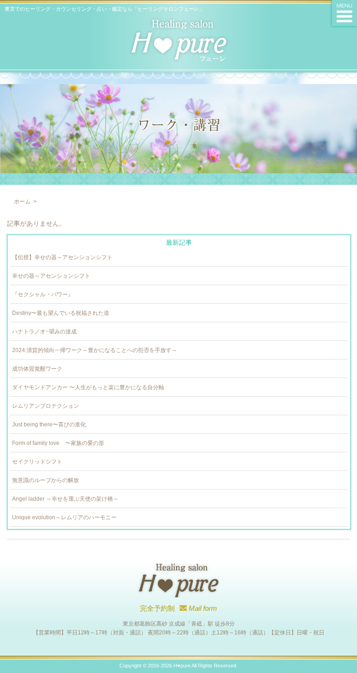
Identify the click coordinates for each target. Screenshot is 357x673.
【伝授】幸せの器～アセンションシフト (62, 257)
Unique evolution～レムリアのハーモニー (64, 517)
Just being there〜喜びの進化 (49, 424)
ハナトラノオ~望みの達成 (44, 331)
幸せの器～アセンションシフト (51, 276)
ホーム (22, 201)
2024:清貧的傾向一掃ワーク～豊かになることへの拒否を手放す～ (94, 350)
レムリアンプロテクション (45, 406)
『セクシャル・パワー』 (42, 294)
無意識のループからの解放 (45, 480)
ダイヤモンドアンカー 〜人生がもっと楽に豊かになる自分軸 (88, 387)
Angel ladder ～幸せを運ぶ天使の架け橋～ (65, 499)
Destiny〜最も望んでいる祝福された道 (60, 313)
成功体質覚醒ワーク (37, 369)
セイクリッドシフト (37, 461)
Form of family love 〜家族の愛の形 (58, 443)
